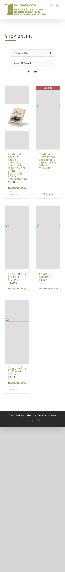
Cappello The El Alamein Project (17, 371)
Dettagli (23, 188)
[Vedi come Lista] (35, 71)
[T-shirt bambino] (48, 237)
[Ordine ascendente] (50, 53)
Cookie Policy (29, 415)
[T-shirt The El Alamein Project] (17, 237)
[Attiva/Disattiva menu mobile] (58, 5)
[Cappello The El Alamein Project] (17, 332)
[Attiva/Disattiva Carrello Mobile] (51, 5)
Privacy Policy (15, 415)
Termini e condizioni (47, 415)
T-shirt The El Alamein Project (17, 276)
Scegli (13, 288)
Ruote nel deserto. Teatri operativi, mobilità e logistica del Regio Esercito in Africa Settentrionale (18, 167)
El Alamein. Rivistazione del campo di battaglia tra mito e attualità (48, 161)
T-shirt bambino (44, 275)
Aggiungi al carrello (13, 191)
